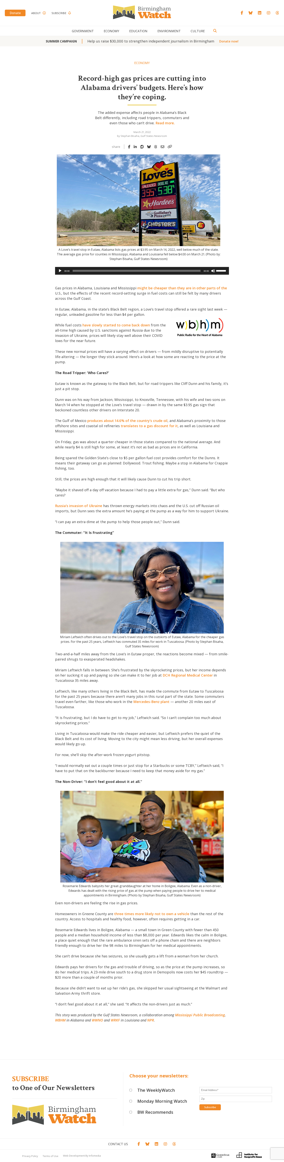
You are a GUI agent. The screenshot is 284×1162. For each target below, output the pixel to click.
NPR (150, 1020)
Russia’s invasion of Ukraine (78, 505)
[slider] (221, 270)
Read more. (165, 123)
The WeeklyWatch (156, 1090)
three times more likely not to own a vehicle (151, 913)
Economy (111, 31)
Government (83, 31)
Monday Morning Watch (162, 1101)
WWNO (97, 1020)
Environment (169, 31)
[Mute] (213, 271)
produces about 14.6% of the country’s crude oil (127, 420)
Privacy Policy (30, 1156)
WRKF (115, 1020)
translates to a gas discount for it (149, 425)
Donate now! (228, 41)
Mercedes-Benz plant (151, 701)
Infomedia (95, 1155)
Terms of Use (50, 1156)
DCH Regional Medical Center (188, 675)
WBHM (60, 1020)
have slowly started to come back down (116, 325)
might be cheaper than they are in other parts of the (182, 288)
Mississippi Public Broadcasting (200, 1015)
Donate (15, 13)
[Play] (60, 271)
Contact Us (118, 1144)
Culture (198, 31)
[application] (142, 271)
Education (138, 31)
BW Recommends (155, 1112)
